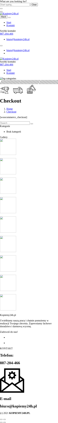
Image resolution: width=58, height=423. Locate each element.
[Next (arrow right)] (4, 422)
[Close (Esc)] (1, 419)
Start (8, 22)
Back (3, 17)
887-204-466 (6, 33)
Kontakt (10, 25)
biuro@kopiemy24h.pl (17, 39)
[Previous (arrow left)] (1, 422)
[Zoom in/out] (4, 419)
